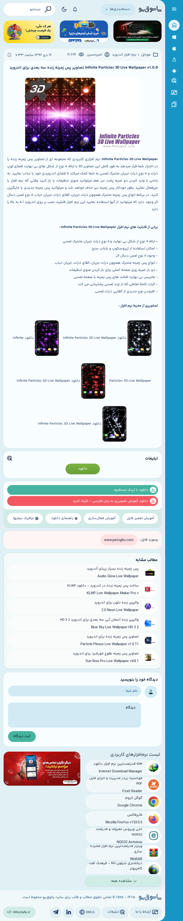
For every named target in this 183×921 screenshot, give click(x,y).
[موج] (137, 31)
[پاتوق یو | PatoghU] (150, 9)
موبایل (146, 54)
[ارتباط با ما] (174, 92)
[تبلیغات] (174, 81)
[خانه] (174, 25)
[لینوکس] (174, 60)
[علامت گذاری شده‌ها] (174, 104)
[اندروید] (174, 71)
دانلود (82, 468)
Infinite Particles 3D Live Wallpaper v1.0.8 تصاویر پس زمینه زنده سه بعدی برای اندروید (84, 68)
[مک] (174, 48)
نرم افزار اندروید (124, 54)
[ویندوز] (174, 37)
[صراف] (29, 31)
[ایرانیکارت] (84, 31)
